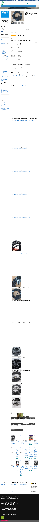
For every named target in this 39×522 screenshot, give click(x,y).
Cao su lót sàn (3, 49)
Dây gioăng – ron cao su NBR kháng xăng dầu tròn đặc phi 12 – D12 (17, 467)
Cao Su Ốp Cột (3, 50)
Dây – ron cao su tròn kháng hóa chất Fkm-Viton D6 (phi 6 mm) (31, 456)
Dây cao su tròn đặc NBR (18, 37)
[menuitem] (2, 6)
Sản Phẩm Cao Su (3, 43)
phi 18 (35, 75)
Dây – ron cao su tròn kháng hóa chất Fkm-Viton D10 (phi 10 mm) (22, 442)
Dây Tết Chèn (3, 38)
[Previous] (12, 16)
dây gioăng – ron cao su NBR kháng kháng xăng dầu (28, 74)
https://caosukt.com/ (6, 514)
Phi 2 (14, 84)
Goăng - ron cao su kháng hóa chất (5, 67)
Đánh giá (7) (14, 32)
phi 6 (20, 75)
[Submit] (27, 3)
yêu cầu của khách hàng (22, 76)
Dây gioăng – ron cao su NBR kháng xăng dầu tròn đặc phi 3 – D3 (36, 467)
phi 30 (32, 84)
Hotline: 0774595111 (4, 520)
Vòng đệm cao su (5, 71)
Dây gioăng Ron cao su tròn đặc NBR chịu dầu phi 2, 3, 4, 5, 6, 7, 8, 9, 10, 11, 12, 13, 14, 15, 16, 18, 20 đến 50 (4, 113)
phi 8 (23, 75)
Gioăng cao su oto (5, 60)
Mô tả (12, 32)
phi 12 (30, 75)
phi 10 (26, 75)
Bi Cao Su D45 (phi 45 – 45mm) (22, 453)
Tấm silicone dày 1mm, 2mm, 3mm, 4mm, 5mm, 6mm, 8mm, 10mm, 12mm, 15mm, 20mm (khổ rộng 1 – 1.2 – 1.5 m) (4, 97)
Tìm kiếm (2, 28)
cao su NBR (17, 61)
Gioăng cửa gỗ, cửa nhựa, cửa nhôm (4, 40)
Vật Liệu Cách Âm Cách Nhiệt (4, 80)
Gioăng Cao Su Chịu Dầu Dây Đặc (5, 55)
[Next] (22, 16)
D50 (15, 76)
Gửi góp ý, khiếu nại (22, 489)
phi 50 (13, 76)
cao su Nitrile (26, 42)
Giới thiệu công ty (3, 484)
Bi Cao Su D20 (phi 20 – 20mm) (17, 441)
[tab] (12, 32)
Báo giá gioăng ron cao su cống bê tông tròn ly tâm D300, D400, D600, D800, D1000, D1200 (4, 91)
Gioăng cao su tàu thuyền (5, 62)
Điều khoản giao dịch (3, 489)
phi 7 (21, 75)
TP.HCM (2, 518)
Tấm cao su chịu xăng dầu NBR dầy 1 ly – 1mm (31, 442)
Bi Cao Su (3, 44)
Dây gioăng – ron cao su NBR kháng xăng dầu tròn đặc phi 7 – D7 (27, 455)
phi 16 (33, 75)
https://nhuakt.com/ (13, 514)
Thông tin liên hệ (3, 486)
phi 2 (14, 75)
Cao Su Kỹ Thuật (3, 36)
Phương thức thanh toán (23, 486)
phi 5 (18, 75)
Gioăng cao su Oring (5, 59)
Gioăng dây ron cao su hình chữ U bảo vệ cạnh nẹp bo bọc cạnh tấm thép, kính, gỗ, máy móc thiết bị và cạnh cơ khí (4, 103)
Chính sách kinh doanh (13, 484)
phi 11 (28, 75)
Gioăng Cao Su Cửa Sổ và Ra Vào (6, 57)
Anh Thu (25, 85)
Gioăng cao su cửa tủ (5, 58)
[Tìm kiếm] (2, 31)
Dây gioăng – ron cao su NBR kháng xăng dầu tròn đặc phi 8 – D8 (31, 468)
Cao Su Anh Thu (13, 74)
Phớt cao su (4, 70)
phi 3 (15, 75)
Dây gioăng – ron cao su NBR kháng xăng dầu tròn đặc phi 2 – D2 (27, 467)
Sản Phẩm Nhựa (3, 76)
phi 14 (31, 75)
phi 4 (17, 75)
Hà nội (2, 516)
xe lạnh (3, 72)
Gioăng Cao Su (3, 53)
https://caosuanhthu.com (11, 513)
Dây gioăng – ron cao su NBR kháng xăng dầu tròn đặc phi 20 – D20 (36, 456)
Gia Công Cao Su (4, 52)
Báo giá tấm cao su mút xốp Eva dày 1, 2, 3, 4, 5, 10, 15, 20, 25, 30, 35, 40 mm (4, 86)
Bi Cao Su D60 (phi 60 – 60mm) (13, 466)
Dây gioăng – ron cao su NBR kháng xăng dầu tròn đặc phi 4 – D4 (13, 442)
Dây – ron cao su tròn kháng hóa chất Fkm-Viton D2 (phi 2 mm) (36, 442)
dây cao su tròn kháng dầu (18, 85)
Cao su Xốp (3, 51)
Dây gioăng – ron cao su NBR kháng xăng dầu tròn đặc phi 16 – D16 (17, 456)
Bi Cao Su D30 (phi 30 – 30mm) (13, 453)
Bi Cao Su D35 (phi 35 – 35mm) (26, 441)
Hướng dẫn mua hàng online (23, 484)
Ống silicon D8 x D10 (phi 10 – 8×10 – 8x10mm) (5, 109)
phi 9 (24, 75)
